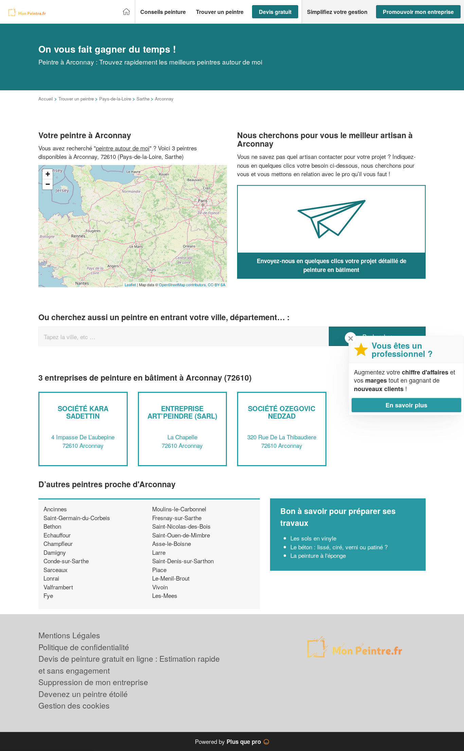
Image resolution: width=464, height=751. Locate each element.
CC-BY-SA (216, 284)
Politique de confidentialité (83, 647)
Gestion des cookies (74, 705)
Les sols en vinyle (313, 538)
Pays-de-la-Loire (115, 98)
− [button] (48, 184)
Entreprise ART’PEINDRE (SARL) (182, 412)
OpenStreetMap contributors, (183, 284)
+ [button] (48, 174)
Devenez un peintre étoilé (83, 693)
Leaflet (130, 284)
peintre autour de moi (122, 148)
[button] (163, 12)
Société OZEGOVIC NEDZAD (281, 412)
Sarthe (143, 98)
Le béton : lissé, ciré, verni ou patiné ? (339, 547)
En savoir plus (406, 405)
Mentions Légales (69, 635)
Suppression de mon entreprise (93, 682)
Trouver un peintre (76, 98)
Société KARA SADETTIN (83, 412)
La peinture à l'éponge (318, 555)
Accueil (45, 98)
